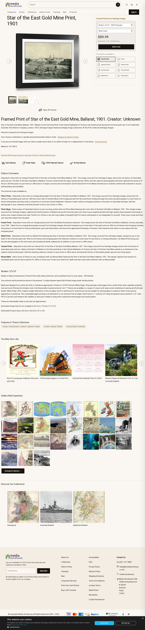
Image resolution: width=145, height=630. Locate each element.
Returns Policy (94, 571)
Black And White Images (47, 155)
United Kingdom (14, 326)
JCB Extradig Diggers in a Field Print (54, 378)
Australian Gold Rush (31, 155)
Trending (56, 12)
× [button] (142, 618)
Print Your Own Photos (70, 585)
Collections (32, 12)
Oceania (46, 326)
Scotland (23, 326)
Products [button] (73, 12)
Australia (53, 326)
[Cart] (131, 4)
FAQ (90, 562)
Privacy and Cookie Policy (19, 625)
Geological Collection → (13, 471)
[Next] (85, 61)
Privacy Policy (94, 567)
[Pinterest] (128, 615)
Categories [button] (11, 12)
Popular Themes (72, 326)
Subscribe (43, 571)
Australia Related (47, 525)
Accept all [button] (104, 623)
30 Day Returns (101, 142)
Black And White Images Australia (12, 155)
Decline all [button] (126, 623)
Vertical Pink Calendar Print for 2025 (87, 378)
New (65, 12)
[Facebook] (123, 615)
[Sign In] (136, 4)
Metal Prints (93, 590)
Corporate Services (69, 581)
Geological (81, 326)
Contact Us (121, 557)
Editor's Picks (44, 12)
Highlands (30, 326)
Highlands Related (80, 525)
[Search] (118, 5)
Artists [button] (22, 12)
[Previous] (9, 61)
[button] (49, 627)
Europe (5, 326)
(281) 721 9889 (125, 562)
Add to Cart (116, 47)
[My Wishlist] (126, 4)
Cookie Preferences (97, 599)
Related (37, 326)
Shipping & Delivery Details (68, 137)
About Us (65, 557)
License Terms (95, 585)
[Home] (15, 4)
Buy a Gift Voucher (68, 590)
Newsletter (93, 595)
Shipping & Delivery (96, 576)
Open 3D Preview (49, 110)
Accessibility (94, 557)
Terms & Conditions (97, 581)
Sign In (134, 12)
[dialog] (72, 623)
